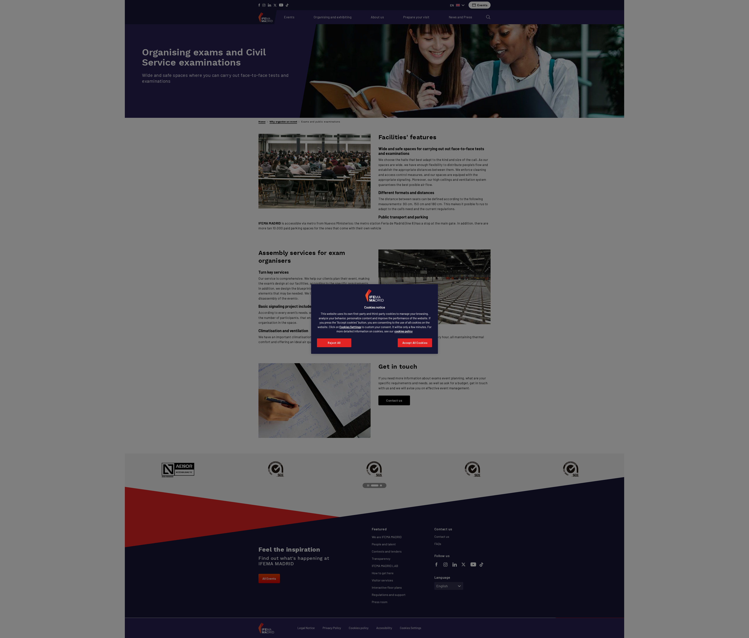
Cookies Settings (350, 327)
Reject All (334, 342)
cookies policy (403, 331)
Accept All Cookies (415, 342)
